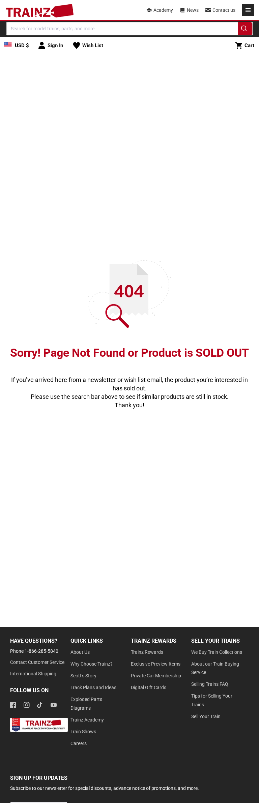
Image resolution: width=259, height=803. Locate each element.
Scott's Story (83, 675)
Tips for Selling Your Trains (211, 700)
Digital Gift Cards (148, 687)
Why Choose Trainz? (91, 664)
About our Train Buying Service (215, 668)
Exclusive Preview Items (155, 664)
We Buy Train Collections (216, 652)
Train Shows (83, 731)
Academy (163, 10)
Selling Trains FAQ (209, 684)
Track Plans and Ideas (93, 687)
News (193, 10)
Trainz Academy (87, 719)
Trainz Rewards (147, 652)
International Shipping (33, 673)
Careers (78, 743)
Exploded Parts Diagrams (86, 703)
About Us (80, 652)
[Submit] (245, 29)
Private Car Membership (156, 675)
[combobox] (129, 28)
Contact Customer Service (37, 662)
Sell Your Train (206, 716)
